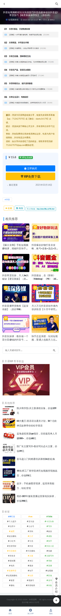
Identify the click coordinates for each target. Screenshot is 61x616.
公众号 (31, 526)
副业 (50, 531)
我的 (51, 613)
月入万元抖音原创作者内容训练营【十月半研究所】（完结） (45, 309)
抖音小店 (50, 546)
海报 (20, 208)
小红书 (12, 541)
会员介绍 (56, 587)
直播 (50, 565)
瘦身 (31, 565)
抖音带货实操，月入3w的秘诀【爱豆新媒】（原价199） (15, 279)
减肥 (12, 531)
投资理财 (12, 546)
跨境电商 (31, 585)
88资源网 (33, 599)
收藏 (9, 208)
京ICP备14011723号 (30, 602)
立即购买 (32, 168)
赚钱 (12, 585)
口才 (31, 536)
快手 (50, 541)
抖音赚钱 (31, 551)
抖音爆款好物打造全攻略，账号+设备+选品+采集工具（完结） (45, 248)
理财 (50, 561)
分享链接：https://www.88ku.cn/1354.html (42, 209)
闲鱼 (50, 585)
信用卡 (12, 526)
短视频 (50, 570)
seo (31, 516)
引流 (31, 541)
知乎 (31, 570)
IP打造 (12, 516)
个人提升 (12, 521)
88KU (52, 20)
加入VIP (31, 613)
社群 (31, 575)
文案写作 (50, 556)
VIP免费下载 (32, 176)
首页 (10, 613)
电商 (12, 565)
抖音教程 (12, 551)
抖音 (8, 200)
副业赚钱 (12, 536)
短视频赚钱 (12, 575)
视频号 (31, 580)
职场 (50, 575)
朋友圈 (12, 561)
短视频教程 (13, 19)
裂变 (12, 580)
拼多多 (12, 556)
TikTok (50, 516)
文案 (31, 556)
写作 (50, 526)
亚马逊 (31, 521)
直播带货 (12, 570)
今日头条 (50, 521)
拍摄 (50, 551)
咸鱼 (50, 536)
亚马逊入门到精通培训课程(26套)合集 (36, 458)
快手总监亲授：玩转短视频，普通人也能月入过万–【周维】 (45, 339)
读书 (50, 580)
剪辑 (31, 531)
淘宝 (31, 561)
